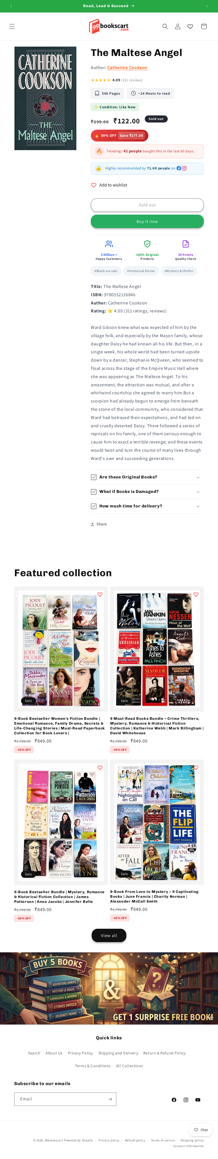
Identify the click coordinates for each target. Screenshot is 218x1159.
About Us (54, 1053)
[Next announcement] (207, 6)
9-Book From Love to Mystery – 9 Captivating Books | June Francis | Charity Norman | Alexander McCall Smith (154, 896)
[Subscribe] (110, 1099)
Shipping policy (192, 1140)
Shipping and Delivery (118, 1053)
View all (109, 935)
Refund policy (135, 1140)
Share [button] (102, 523)
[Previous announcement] (11, 6)
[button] (12, 26)
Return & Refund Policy (164, 1053)
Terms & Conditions (93, 1065)
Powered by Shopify (78, 1140)
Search (34, 1053)
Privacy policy (109, 1140)
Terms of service (163, 1140)
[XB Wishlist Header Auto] (190, 26)
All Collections (129, 1065)
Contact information (188, 1146)
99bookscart (54, 1140)
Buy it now (147, 221)
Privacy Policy (80, 1053)
